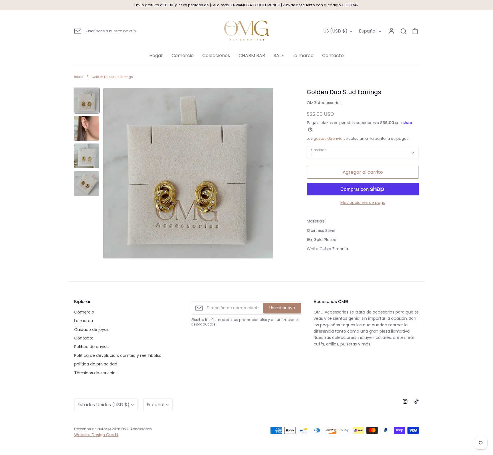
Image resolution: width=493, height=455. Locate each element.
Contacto (333, 55)
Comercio (182, 55)
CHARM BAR (252, 55)
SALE (279, 55)
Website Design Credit (96, 435)
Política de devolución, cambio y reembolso (117, 355)
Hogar (156, 55)
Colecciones (216, 55)
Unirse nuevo (282, 308)
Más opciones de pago (362, 202)
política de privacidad (95, 364)
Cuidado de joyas (91, 329)
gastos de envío (328, 138)
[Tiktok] (416, 401)
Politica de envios (91, 346)
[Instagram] (405, 401)
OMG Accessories (324, 103)
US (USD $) (335, 31)
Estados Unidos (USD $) (103, 404)
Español (368, 31)
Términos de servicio (95, 373)
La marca (303, 55)
